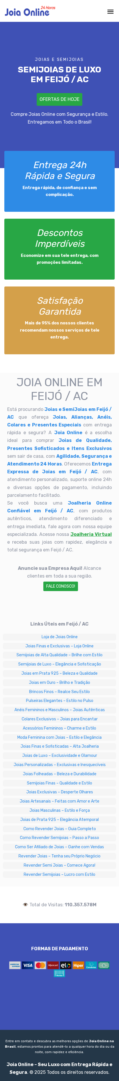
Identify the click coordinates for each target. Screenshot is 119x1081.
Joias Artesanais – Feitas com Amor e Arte (59, 801)
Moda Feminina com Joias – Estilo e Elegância (59, 737)
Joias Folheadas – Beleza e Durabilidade (59, 774)
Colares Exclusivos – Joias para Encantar (60, 719)
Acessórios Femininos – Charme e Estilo (59, 728)
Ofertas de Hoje (59, 99)
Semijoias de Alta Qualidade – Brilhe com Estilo (59, 655)
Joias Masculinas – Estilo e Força (59, 810)
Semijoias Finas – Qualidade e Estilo (59, 783)
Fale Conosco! (60, 586)
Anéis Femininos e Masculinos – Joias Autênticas (59, 709)
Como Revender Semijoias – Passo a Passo (59, 837)
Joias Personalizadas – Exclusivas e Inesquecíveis (60, 764)
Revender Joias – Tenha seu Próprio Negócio (59, 856)
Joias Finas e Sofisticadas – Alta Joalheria (60, 746)
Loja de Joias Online (60, 636)
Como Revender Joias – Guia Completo (59, 828)
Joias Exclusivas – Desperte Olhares (59, 792)
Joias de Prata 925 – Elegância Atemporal (59, 819)
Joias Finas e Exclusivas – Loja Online (59, 646)
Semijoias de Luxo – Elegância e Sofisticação (59, 664)
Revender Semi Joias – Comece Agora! (59, 865)
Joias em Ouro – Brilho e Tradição (59, 682)
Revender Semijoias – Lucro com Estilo (59, 874)
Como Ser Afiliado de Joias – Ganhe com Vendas (59, 847)
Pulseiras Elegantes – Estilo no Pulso (59, 700)
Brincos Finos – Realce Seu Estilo (59, 691)
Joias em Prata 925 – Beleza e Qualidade (59, 673)
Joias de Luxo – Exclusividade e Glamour (59, 755)
